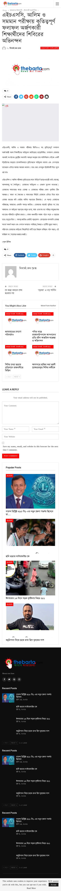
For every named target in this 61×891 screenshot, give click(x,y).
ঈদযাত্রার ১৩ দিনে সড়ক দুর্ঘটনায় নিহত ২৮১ (33, 718)
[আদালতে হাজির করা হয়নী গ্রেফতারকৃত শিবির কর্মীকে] (44, 353)
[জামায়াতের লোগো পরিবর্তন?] (17, 320)
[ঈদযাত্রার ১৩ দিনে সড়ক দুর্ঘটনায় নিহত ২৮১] (30, 578)
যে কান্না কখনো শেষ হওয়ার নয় (13, 292)
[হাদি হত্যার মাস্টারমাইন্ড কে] (30, 536)
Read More (31, 888)
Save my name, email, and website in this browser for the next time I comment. (30, 448)
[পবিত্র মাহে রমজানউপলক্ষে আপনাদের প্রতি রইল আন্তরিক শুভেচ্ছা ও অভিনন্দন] (44, 320)
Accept (53, 884)
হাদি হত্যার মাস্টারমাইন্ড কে (26, 706)
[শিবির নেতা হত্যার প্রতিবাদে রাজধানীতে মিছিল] (17, 353)
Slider (9, 476)
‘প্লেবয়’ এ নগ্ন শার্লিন (47, 290)
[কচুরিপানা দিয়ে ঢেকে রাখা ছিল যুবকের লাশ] (30, 620)
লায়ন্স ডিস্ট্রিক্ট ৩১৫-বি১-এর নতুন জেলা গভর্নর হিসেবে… (33, 695)
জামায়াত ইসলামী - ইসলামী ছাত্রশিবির (49, 48)
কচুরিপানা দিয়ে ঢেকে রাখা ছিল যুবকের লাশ (32, 731)
